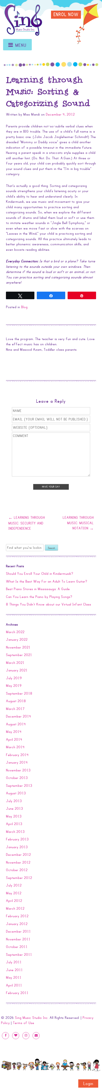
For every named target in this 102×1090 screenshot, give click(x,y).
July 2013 (14, 801)
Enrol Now (66, 14)
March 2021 (15, 663)
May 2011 (13, 977)
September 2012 (19, 878)
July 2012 (14, 885)
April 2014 (14, 739)
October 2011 (17, 947)
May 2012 (13, 893)
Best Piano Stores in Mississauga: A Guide (38, 589)
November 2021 (18, 647)
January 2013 (17, 847)
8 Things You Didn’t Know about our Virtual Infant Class (48, 604)
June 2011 (14, 970)
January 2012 (17, 924)
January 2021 (17, 670)
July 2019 (14, 678)
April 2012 (14, 901)
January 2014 (17, 762)
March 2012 (15, 908)
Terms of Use (23, 1023)
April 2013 (14, 824)
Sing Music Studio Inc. (31, 1018)
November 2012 (18, 862)
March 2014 (15, 747)
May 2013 (14, 816)
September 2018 (19, 693)
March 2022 (15, 632)
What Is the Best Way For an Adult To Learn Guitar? (46, 581)
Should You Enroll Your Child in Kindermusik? (39, 573)
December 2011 (18, 931)
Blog (24, 307)
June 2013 (14, 808)
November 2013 (18, 770)
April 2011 (14, 985)
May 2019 (14, 685)
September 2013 (19, 785)
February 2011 (17, 993)
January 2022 (17, 639)
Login (88, 1083)
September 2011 (19, 954)
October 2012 (17, 870)
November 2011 (18, 939)
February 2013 (17, 839)
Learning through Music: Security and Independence (26, 523)
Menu (20, 45)
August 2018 (16, 701)
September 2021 (19, 655)
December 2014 (18, 716)
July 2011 (14, 962)
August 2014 (16, 724)
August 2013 (16, 793)
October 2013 (17, 778)
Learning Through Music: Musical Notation (78, 523)
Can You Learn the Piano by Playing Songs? (39, 597)
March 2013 (15, 832)
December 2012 (18, 854)
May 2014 (14, 732)
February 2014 (17, 755)
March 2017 (15, 709)
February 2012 (17, 916)
